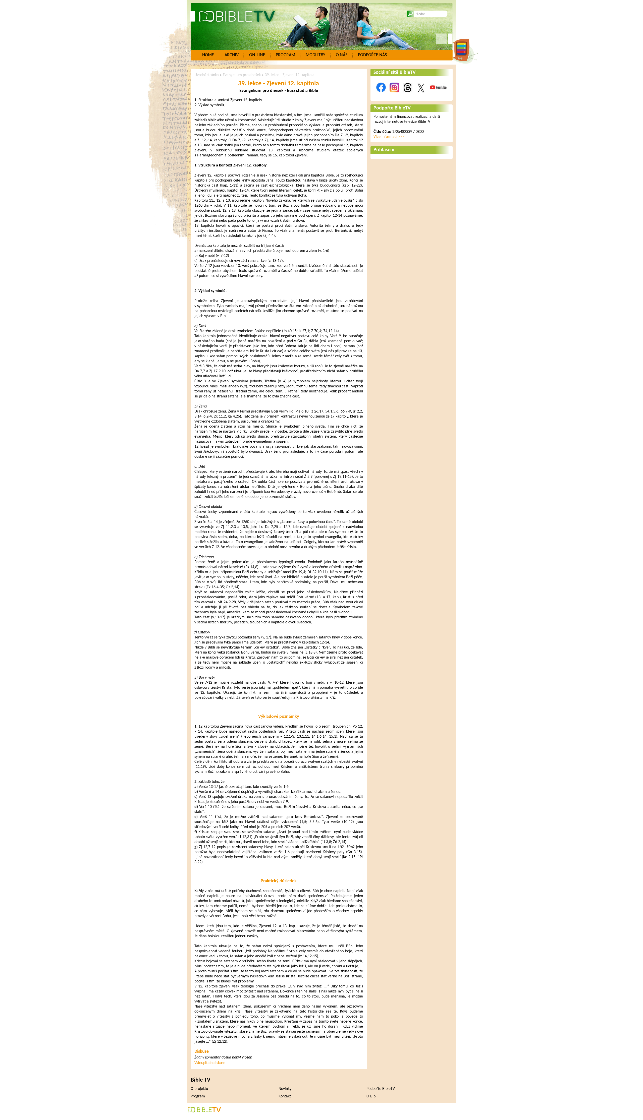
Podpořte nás (372, 55)
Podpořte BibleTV (392, 108)
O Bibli (372, 1096)
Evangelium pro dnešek (242, 75)
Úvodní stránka (206, 75)
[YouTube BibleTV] (438, 95)
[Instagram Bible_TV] (394, 95)
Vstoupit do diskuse (209, 1063)
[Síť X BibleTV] (421, 95)
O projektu (199, 1089)
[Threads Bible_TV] (408, 95)
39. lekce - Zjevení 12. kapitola (289, 75)
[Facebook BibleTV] (381, 95)
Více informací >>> (388, 137)
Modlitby (315, 55)
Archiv (232, 55)
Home (208, 55)
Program (285, 55)
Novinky (285, 1089)
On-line (257, 55)
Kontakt (285, 1096)
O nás (341, 55)
